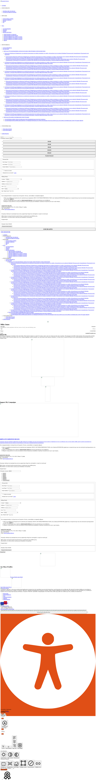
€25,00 (49, 144)
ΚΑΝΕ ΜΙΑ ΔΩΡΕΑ (48, 229)
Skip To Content (4, 768)
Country (4, 179)
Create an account (8, 170)
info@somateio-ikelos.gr (10, 209)
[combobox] (44, 612)
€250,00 (49, 153)
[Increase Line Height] (2, 729)
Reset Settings (4, 769)
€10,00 (49, 141)
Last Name (5, 164)
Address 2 (4, 183)
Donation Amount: (5, 138)
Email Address (6, 166)
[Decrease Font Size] (2, 718)
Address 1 (4, 181)
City (3, 186)
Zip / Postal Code (6, 191)
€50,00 (49, 147)
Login (15, 172)
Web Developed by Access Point (7, 609)
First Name (5, 162)
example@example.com (90, 333)
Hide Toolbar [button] (3, 715)
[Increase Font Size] (2, 713)
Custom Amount (49, 155)
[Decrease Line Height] (2, 734)
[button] (87, 612)
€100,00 (49, 150)
